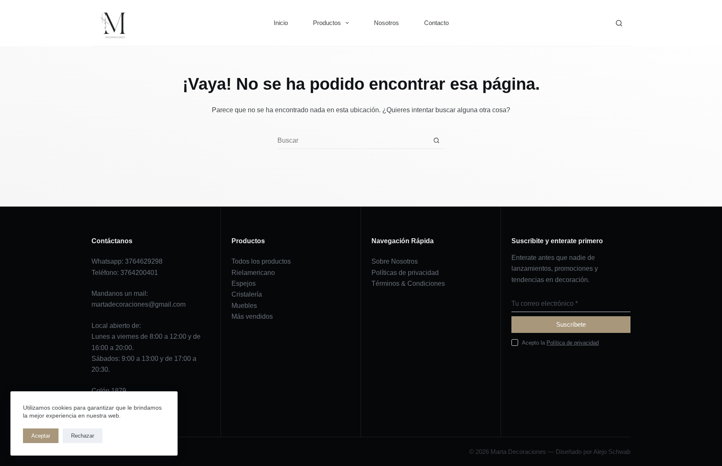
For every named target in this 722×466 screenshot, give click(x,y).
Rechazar (82, 436)
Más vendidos (252, 316)
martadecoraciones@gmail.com (139, 304)
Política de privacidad (573, 343)
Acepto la (560, 343)
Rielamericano (253, 272)
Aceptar (40, 436)
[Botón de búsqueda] (436, 140)
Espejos (243, 283)
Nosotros (386, 22)
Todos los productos (261, 261)
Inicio (281, 22)
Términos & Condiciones (408, 283)
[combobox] (352, 140)
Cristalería (246, 294)
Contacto (436, 22)
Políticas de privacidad (405, 272)
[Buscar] (619, 23)
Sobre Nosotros (394, 261)
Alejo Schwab (611, 451)
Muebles (244, 305)
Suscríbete (571, 324)
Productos (327, 22)
